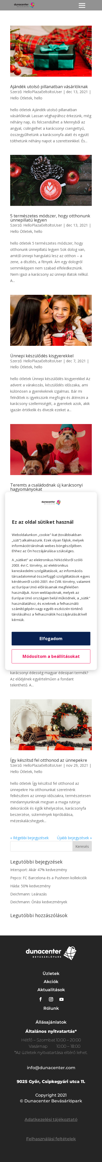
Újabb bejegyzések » (74, 837)
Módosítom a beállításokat (51, 656)
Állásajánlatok (51, 1022)
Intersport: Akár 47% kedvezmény (38, 869)
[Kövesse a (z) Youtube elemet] (61, 999)
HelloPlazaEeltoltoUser (42, 91)
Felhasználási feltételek (51, 1138)
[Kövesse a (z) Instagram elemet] (51, 999)
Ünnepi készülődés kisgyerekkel (41, 356)
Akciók (51, 981)
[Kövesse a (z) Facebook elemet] (40, 999)
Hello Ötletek (21, 97)
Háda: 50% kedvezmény (30, 885)
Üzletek (51, 973)
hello (38, 97)
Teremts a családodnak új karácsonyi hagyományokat (46, 487)
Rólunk (51, 1008)
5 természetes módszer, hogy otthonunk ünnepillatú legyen (50, 218)
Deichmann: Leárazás (28, 894)
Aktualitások (51, 989)
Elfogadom (51, 638)
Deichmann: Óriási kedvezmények (38, 901)
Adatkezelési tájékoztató (51, 1119)
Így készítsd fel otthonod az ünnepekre (48, 760)
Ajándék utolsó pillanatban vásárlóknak (49, 86)
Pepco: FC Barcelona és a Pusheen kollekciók (48, 877)
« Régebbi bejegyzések (29, 837)
